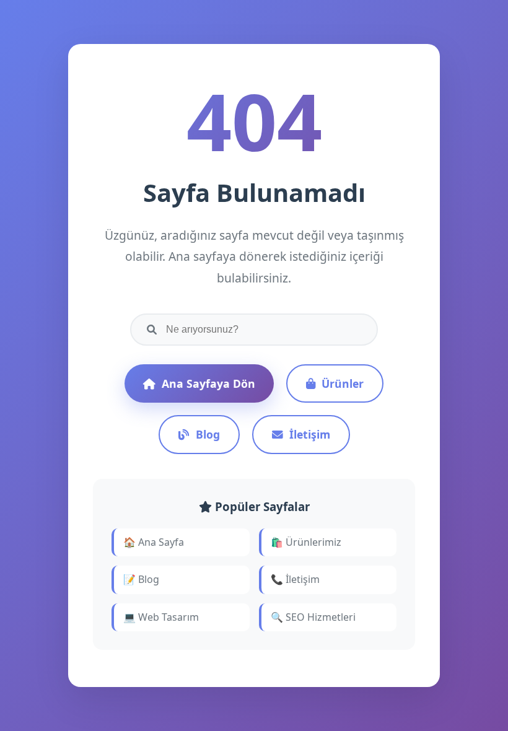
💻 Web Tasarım (161, 617)
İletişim (309, 434)
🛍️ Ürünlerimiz (306, 542)
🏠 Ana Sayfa (153, 542)
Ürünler (343, 383)
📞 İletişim (295, 579)
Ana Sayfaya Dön (208, 383)
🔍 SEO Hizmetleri (313, 617)
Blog (208, 434)
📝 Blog (141, 579)
